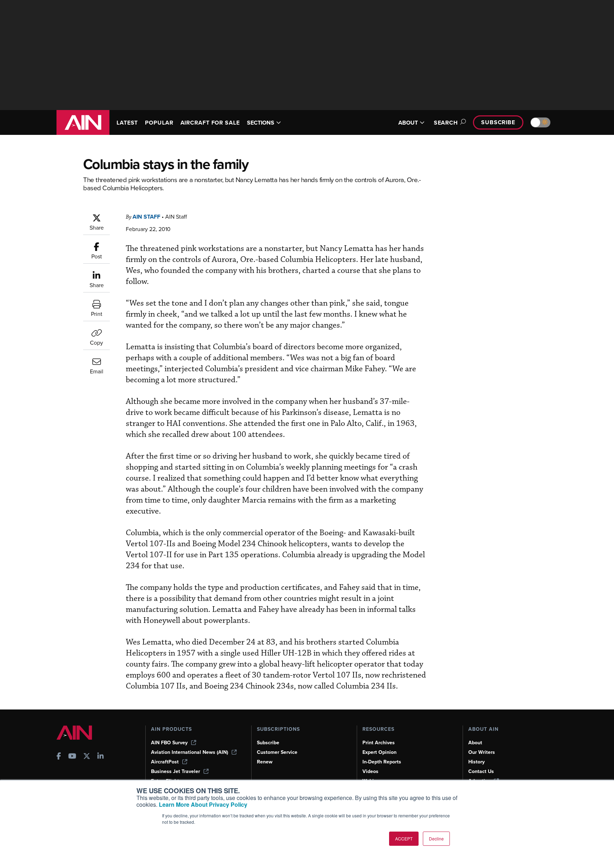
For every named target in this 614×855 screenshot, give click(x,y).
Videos (370, 771)
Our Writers (481, 752)
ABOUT (408, 122)
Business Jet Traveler (175, 771)
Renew (265, 762)
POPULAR (159, 122)
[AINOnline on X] (86, 756)
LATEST (127, 122)
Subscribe (498, 122)
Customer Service (277, 752)
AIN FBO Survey (169, 743)
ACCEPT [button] (404, 838)
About (475, 743)
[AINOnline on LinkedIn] (100, 756)
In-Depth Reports (381, 762)
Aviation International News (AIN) (189, 752)
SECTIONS (260, 122)
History (476, 762)
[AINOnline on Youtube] (72, 756)
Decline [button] (436, 838)
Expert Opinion (379, 752)
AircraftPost (165, 762)
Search (446, 122)
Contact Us (481, 771)
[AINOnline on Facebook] (58, 756)
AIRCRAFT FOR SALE (210, 122)
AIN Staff (146, 217)
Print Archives (378, 743)
